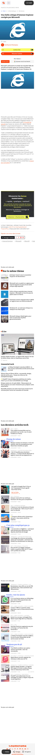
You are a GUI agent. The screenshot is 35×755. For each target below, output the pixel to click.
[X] (12, 749)
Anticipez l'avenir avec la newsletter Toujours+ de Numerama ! (20, 275)
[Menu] (8, 3)
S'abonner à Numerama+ (16, 217)
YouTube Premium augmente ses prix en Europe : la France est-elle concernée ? (22, 628)
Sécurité (26, 241)
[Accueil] (3, 3)
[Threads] (28, 749)
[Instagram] (15, 749)
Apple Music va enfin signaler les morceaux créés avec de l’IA (21, 658)
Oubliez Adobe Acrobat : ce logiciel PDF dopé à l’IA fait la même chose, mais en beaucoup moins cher (17, 357)
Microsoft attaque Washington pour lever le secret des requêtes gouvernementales (20, 317)
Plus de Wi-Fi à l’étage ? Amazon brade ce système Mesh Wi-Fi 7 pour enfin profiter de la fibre (21, 549)
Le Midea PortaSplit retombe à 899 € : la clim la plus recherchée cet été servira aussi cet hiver (21, 368)
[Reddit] (20, 749)
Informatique (12, 11)
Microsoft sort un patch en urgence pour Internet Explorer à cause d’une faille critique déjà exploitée (22, 284)
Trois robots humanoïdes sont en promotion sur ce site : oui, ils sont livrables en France (21, 432)
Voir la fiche (14, 492)
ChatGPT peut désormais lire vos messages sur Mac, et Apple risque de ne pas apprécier (22, 677)
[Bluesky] (25, 749)
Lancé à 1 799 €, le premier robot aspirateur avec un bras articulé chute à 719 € (22, 609)
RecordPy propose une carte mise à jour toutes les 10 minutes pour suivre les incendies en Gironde (17, 389)
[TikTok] (10, 749)
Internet (23, 120)
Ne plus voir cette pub (7, 267)
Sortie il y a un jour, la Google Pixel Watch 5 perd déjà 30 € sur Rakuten (21, 617)
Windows (21, 11)
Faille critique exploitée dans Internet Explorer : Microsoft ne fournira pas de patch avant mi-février (21, 293)
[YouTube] (7, 749)
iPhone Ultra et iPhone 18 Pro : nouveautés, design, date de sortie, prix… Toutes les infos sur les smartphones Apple (16, 375)
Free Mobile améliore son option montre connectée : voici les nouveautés (20, 649)
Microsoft (18, 241)
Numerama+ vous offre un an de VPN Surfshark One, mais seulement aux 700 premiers (22, 587)
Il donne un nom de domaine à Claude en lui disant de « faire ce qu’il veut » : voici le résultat (22, 508)
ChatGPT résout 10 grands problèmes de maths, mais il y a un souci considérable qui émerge (16, 379)
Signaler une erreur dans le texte (10, 233)
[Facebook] (17, 749)
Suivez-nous (5, 61)
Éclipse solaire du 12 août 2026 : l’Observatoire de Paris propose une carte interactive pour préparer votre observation (17, 384)
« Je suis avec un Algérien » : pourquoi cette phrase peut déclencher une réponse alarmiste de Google (22, 530)
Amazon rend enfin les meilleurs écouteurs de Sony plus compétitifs (21, 498)
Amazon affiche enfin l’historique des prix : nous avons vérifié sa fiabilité (21, 518)
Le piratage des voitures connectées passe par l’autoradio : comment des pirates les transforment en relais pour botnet (22, 539)
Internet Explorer (7, 241)
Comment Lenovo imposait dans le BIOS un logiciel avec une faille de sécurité (22, 300)
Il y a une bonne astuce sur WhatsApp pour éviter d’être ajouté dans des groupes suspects (22, 600)
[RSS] (23, 749)
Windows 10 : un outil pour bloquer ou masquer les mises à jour (21, 308)
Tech (4, 11)
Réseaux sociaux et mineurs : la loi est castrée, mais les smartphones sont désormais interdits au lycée (22, 444)
